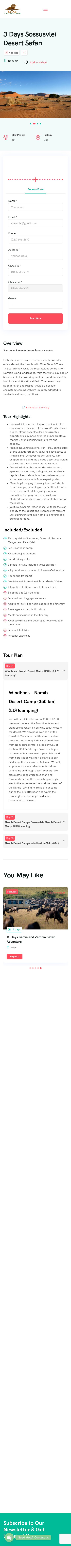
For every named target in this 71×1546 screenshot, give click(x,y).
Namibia (13, 61)
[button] (30, 123)
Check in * (14, 266)
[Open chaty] (9, 1537)
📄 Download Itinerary (35, 407)
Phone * (13, 233)
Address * (14, 249)
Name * (12, 201)
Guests (12, 298)
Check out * (15, 282)
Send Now (35, 318)
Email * (12, 217)
